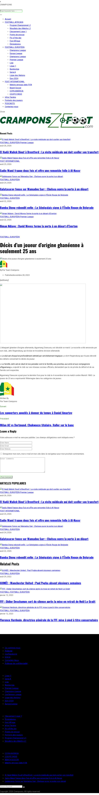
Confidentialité (11, 654)
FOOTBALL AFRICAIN (14, 22)
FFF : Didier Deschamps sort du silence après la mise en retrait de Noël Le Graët (47, 601)
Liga (11, 63)
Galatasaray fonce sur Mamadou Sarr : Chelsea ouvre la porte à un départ (44, 189)
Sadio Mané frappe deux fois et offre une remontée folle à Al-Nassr (40, 170)
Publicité (8, 651)
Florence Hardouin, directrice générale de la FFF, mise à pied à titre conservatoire (49, 620)
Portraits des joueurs (14, 100)
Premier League (16, 60)
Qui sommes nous (12, 648)
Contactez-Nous (12, 660)
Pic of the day (15, 38)
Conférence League (13, 694)
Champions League (18, 50)
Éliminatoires (15, 44)
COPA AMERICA (16, 91)
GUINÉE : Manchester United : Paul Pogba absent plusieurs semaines (40, 583)
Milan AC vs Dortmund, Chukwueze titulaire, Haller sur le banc (37, 425)
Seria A (13, 72)
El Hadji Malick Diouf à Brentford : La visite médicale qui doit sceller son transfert (49, 152)
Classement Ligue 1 (18, 31)
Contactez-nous (11, 106)
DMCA (7, 657)
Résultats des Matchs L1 (20, 28)
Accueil (8, 19)
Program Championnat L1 (20, 25)
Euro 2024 (14, 78)
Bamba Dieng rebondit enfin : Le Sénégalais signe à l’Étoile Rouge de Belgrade (47, 207)
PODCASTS (10, 103)
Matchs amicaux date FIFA (21, 85)
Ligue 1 (13, 66)
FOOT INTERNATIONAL (15, 81)
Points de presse (17, 35)
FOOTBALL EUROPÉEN (14, 47)
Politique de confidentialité (16, 663)
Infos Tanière (10, 97)
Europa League (16, 53)
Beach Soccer (15, 88)
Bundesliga (14, 69)
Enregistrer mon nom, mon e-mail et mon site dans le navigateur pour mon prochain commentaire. (43, 454)
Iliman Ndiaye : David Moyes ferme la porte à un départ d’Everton (39, 226)
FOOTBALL (5, 592)
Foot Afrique (15, 41)
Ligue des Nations (17, 75)
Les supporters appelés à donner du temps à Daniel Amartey (36, 412)
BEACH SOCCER (12, 760)
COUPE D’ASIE (16, 94)
